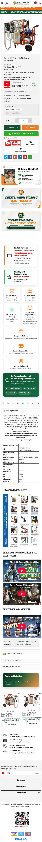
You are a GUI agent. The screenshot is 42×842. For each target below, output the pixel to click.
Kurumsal (21, 780)
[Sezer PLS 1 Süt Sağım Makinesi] (10, 700)
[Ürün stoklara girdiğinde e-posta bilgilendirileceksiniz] (28, 403)
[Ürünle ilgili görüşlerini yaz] (14, 403)
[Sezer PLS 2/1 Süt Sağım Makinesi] (31, 700)
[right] (39, 709)
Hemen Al (31, 128)
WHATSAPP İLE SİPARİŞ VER (22, 134)
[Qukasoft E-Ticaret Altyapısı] (21, 839)
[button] (4, 35)
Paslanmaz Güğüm (13, 109)
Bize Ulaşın (21, 793)
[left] (2, 709)
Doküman (7, 101)
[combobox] (3, 773)
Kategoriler (21, 786)
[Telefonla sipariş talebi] (33, 403)
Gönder (36, 773)
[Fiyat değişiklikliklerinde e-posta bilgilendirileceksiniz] (23, 403)
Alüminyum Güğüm (13, 113)
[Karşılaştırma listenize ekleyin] (18, 403)
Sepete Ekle (13, 128)
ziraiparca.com (15, 440)
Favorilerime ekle (11, 138)
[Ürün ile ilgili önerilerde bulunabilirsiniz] (38, 403)
